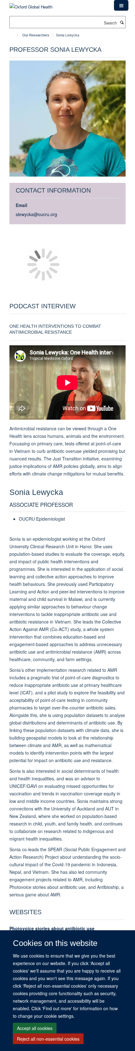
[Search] (121, 22)
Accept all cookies (34, 1028)
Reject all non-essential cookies (48, 1039)
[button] (121, 5)
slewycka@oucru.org (36, 214)
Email (21, 205)
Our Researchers (35, 35)
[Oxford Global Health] (30, 5)
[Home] (15, 35)
